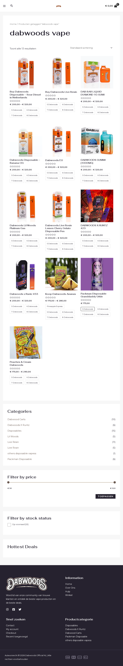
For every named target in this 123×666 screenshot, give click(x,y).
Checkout (11, 633)
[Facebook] (13, 609)
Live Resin (13, 442)
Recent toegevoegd (17, 636)
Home (13, 24)
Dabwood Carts (16, 419)
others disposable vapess (22, 453)
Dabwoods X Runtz (18, 425)
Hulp (67, 591)
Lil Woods (13, 436)
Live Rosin (13, 447)
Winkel (68, 595)
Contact (10, 625)
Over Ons (70, 587)
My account (12, 629)
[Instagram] (7, 609)
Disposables (14, 430)
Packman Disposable (20, 459)
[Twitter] (20, 609)
